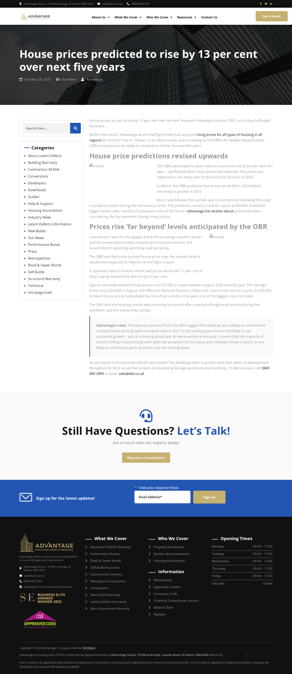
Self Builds (36, 272)
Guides (33, 196)
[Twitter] (266, 4)
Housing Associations (45, 210)
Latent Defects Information (49, 224)
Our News (69, 79)
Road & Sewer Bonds (45, 265)
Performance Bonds (44, 244)
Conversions (38, 176)
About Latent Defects (45, 155)
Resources (184, 17)
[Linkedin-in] (271, 4)
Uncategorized (40, 292)
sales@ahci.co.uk (131, 373)
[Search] (75, 128)
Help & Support (40, 203)
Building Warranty (42, 162)
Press (32, 251)
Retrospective (39, 258)
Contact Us (209, 17)
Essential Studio (234, 655)
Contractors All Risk (43, 169)
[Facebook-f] (261, 4)
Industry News (39, 217)
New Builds (37, 231)
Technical (35, 285)
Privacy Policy (257, 655)
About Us (99, 17)
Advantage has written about (210, 211)
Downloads (37, 190)
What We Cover (126, 17)
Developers (37, 183)
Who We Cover (157, 17)
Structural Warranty (44, 278)
